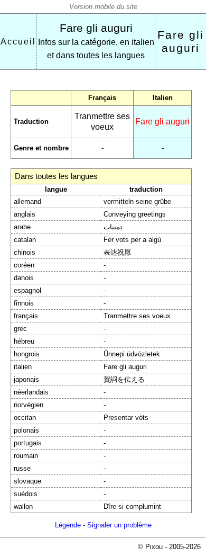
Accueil (18, 41)
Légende (68, 525)
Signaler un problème (119, 525)
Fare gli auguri (96, 28)
